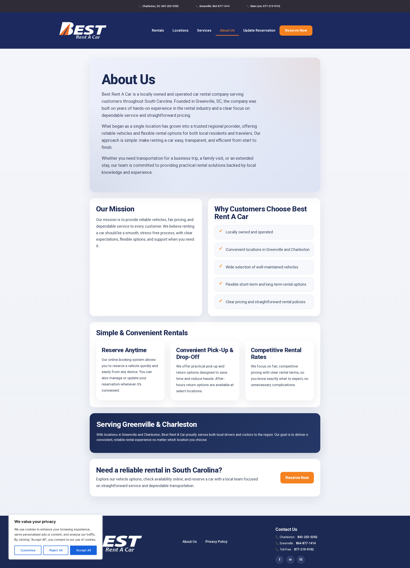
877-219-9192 (304, 549)
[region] (55, 537)
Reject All (55, 550)
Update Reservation (259, 30)
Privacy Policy (216, 542)
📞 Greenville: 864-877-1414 (213, 6)
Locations (181, 30)
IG (300, 559)
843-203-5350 (307, 537)
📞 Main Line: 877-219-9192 (263, 6)
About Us (227, 30)
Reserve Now (296, 30)
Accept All (83, 550)
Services (204, 30)
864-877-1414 (306, 543)
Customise (27, 550)
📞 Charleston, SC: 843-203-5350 (159, 6)
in (290, 559)
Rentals (158, 30)
